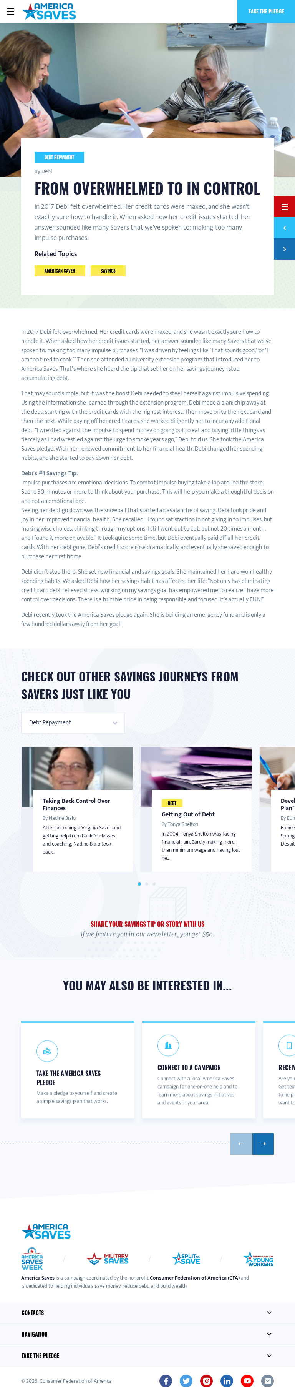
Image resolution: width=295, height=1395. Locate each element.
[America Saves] (46, 1231)
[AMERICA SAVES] (49, 11)
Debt (172, 803)
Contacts (33, 1312)
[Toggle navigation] (11, 11)
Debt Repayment (59, 157)
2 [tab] (147, 884)
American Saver (60, 271)
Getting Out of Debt (188, 814)
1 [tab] (140, 884)
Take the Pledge (266, 11)
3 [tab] (154, 884)
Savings (108, 271)
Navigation (35, 1334)
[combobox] (73, 723)
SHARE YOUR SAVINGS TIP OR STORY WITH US (147, 924)
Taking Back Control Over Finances (76, 805)
